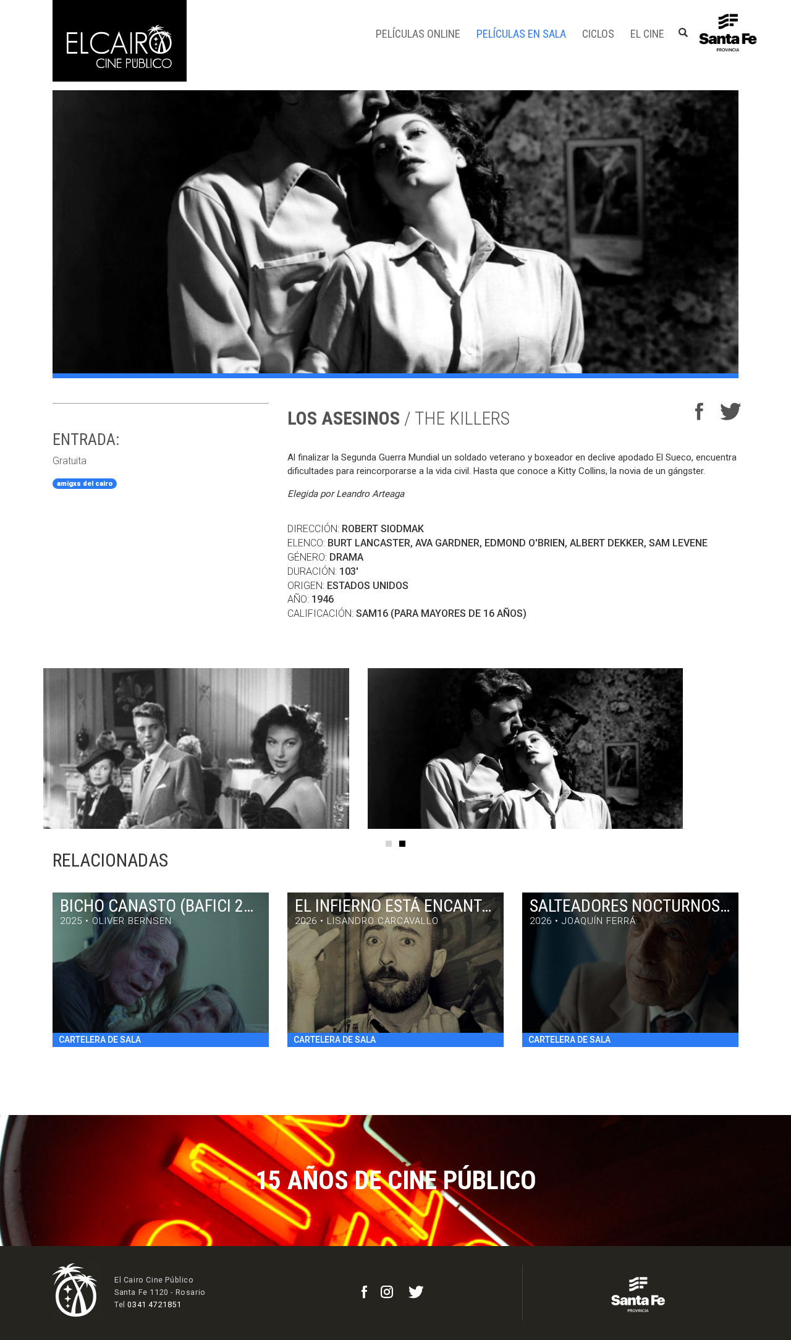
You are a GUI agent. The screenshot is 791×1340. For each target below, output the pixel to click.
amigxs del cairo (84, 484)
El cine (647, 33)
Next (766, 748)
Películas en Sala (521, 33)
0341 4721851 (154, 1304)
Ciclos (598, 33)
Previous (24, 748)
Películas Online (418, 33)
